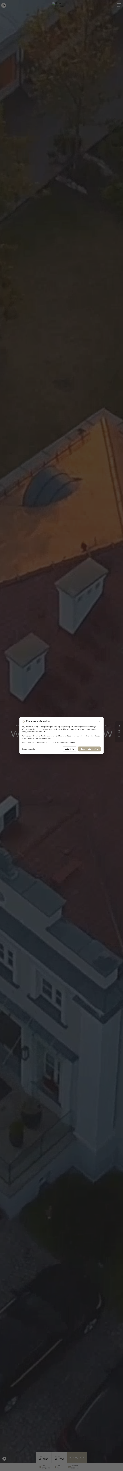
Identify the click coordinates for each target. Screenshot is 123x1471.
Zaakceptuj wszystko (89, 749)
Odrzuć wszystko (28, 749)
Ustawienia (69, 749)
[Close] (99, 721)
